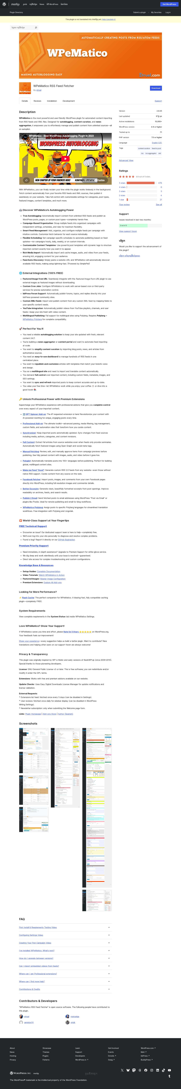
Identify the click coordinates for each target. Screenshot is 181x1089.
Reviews (37, 101)
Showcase (47, 1048)
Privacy (13, 1060)
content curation (144, 148)
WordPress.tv (81, 1060)
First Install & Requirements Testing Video (38, 927)
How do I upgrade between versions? (36, 958)
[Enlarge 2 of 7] (45, 755)
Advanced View (126, 160)
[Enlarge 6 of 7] (108, 731)
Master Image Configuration (53, 579)
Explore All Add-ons (53, 582)
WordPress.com (148, 1048)
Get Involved (113, 1048)
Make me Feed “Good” (33, 470)
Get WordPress (169, 4)
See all (159, 204)
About (12, 1048)
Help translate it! (108, 19)
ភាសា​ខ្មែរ (36, 1073)
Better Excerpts (31, 489)
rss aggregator (150, 153)
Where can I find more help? (32, 981)
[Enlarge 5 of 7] (77, 731)
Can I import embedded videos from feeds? (39, 966)
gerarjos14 (29, 1022)
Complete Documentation (48, 571)
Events (111, 1052)
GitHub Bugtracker (66, 539)
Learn (77, 1048)
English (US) (157, 143)
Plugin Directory (16, 12)
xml (159, 153)
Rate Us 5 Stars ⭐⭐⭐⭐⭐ (77, 632)
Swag (111, 1060)
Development (69, 101)
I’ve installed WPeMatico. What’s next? (36, 950)
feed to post (156, 148)
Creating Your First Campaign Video (35, 943)
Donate (112, 1056)
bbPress (145, 1056)
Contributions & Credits (29, 989)
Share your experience (29, 641)
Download (156, 88)
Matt (144, 1052)
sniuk (73, 1022)
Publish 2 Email (30, 498)
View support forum (128, 231)
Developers (80, 1056)
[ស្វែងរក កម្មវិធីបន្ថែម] (35, 27)
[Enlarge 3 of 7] (45, 778)
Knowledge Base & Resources (36, 565)
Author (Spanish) (65, 714)
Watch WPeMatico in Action (52, 575)
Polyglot (27, 461)
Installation (52, 101)
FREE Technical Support (33, 526)
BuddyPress (147, 1060)
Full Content (29, 442)
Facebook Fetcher (32, 479)
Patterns (46, 1060)
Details (25, 101)
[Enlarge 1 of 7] (45, 731)
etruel (38, 90)
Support (158, 101)
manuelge (75, 1016)
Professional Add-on (33, 423)
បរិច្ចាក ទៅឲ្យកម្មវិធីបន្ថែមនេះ (129, 256)
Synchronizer (29, 433)
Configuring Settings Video (31, 935)
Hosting (13, 1056)
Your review (124, 204)
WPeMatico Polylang (32, 319)
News (12, 1052)
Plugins (45, 1056)
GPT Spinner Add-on (36, 414)
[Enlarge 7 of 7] (108, 893)
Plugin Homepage (33, 714)
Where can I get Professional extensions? (38, 974)
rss (142, 153)
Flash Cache (28, 597)
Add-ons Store (49, 714)
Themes (46, 1052)
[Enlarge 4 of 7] (45, 810)
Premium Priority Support (34, 545)
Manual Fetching (31, 451)
